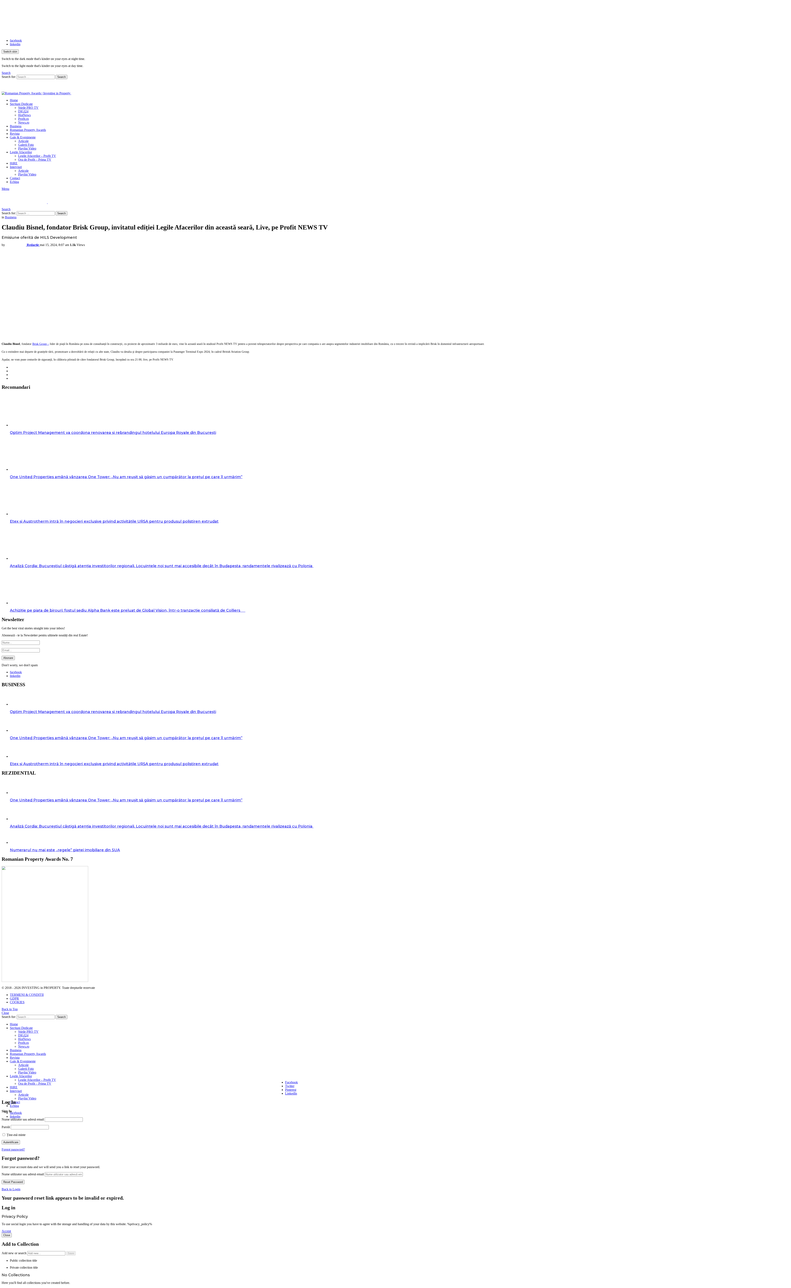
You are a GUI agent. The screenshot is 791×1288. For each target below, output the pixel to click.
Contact (15, 178)
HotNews (24, 115)
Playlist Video (27, 148)
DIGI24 (23, 111)
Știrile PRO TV (28, 107)
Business (15, 126)
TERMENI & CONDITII (27, 994)
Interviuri (16, 167)
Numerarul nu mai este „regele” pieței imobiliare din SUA (65, 850)
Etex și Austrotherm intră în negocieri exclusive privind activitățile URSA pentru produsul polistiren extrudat (114, 521)
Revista (15, 133)
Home (14, 100)
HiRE (14, 163)
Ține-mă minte (16, 1135)
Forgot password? (13, 1149)
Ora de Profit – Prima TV (34, 159)
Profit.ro (23, 119)
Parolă (6, 1127)
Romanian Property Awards (28, 130)
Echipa (14, 182)
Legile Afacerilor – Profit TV (37, 156)
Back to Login (11, 1189)
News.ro (23, 122)
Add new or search (14, 1253)
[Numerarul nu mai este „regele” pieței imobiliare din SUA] (399, 838)
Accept (6, 1231)
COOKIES (17, 1002)
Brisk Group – (40, 343)
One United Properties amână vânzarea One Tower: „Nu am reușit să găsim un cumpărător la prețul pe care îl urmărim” (126, 477)
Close (5, 1013)
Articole (23, 141)
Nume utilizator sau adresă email (23, 1119)
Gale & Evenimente (23, 137)
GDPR (14, 998)
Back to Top (10, 1009)
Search (61, 76)
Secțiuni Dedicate (21, 104)
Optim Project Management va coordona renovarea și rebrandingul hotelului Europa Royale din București (113, 432)
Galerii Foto (26, 144)
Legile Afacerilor (21, 152)
